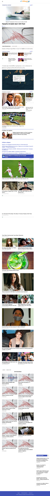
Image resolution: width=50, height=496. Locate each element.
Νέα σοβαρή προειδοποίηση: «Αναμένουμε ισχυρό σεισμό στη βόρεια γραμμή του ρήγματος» (25, 449)
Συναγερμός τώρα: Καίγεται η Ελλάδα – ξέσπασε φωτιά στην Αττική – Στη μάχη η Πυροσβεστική (17, 149)
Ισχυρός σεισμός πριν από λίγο (7, 395)
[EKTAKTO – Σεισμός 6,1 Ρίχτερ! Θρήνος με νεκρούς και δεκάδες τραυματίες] (9, 431)
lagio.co (33, 494)
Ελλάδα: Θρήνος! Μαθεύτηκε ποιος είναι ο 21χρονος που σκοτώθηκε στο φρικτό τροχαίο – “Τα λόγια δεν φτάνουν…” (17, 147)
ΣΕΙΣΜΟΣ (4, 369)
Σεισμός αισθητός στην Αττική (23, 408)
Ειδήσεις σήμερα (6, 142)
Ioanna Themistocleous (6, 46)
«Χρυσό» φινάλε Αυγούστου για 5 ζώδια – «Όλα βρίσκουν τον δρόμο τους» (16, 153)
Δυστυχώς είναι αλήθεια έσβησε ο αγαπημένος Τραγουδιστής (14, 151)
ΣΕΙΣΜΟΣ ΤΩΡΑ (8, 369)
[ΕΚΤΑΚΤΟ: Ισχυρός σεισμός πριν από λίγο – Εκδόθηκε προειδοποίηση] (9, 416)
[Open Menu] (2, 1)
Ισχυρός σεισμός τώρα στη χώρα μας (24, 435)
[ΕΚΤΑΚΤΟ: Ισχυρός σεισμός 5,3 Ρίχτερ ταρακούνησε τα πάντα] (9, 404)
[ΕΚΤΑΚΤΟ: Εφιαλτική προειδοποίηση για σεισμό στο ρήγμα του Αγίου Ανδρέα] (26, 391)
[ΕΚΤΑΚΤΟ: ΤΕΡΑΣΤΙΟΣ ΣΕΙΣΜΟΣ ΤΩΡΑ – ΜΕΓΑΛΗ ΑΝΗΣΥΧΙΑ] (9, 378)
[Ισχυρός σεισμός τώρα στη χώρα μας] (26, 431)
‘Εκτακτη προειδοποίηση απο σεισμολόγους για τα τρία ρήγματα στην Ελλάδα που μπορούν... (25, 422)
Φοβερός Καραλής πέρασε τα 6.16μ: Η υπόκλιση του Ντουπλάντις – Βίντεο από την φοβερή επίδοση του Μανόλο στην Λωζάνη (22, 133)
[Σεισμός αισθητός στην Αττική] (26, 404)
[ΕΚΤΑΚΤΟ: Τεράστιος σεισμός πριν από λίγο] (9, 444)
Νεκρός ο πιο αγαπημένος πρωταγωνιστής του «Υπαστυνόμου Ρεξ (15, 144)
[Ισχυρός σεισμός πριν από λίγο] (9, 391)
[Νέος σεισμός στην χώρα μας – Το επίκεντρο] (26, 378)
